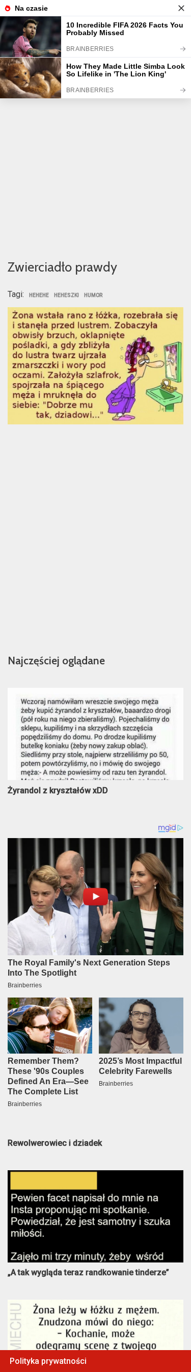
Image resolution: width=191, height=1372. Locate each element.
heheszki (66, 295)
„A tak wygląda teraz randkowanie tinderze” (88, 1272)
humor (93, 295)
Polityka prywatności (48, 1361)
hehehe (39, 295)
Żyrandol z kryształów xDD (58, 790)
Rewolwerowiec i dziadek (55, 1143)
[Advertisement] (95, 147)
